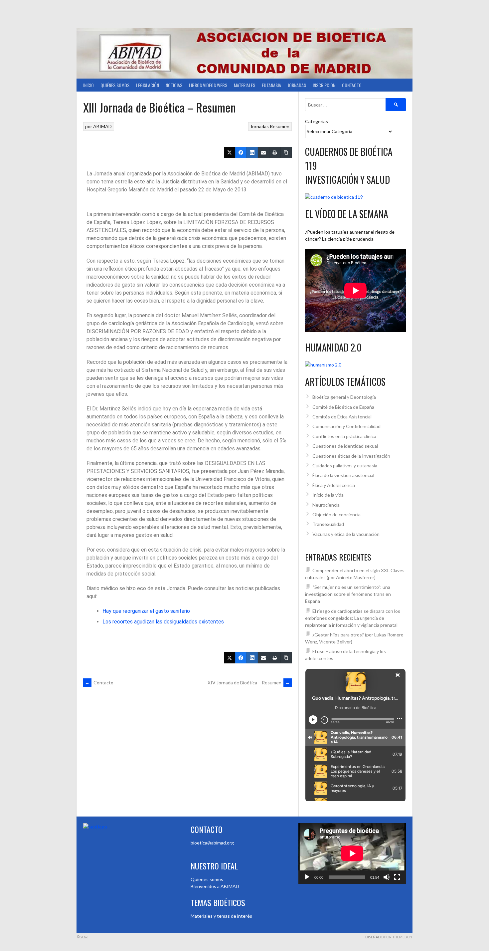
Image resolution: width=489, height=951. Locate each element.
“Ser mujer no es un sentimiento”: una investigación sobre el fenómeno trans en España (348, 594)
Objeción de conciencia (336, 514)
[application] (352, 853)
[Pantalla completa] (397, 877)
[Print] (274, 152)
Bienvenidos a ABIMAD (215, 886)
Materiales (244, 85)
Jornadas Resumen (269, 126)
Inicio (88, 85)
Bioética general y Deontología (344, 397)
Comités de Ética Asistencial (342, 416)
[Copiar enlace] (286, 152)
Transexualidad (328, 524)
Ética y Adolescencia (333, 485)
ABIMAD (102, 126)
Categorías (316, 121)
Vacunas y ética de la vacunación (346, 534)
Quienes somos (207, 879)
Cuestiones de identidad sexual (345, 446)
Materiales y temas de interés (221, 916)
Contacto (352, 85)
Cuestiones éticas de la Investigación (351, 456)
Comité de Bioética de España (343, 407)
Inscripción (324, 85)
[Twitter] (229, 152)
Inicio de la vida (328, 495)
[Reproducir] (307, 877)
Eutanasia (271, 85)
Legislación (147, 85)
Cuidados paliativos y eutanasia (344, 465)
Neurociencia (326, 505)
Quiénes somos (114, 85)
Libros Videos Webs (208, 85)
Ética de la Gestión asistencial (343, 475)
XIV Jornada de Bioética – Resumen (249, 682)
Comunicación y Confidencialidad (346, 426)
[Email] (263, 152)
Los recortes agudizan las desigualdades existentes (163, 621)
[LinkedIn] (252, 152)
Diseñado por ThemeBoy (388, 937)
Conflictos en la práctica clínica (344, 436)
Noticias (174, 85)
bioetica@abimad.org (212, 842)
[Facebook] (240, 152)
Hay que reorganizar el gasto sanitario (146, 611)
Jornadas (297, 85)
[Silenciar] (386, 877)
